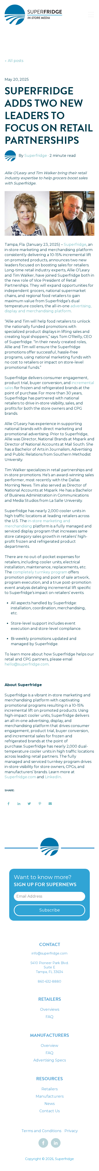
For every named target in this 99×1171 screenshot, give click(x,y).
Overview (49, 1045)
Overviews (49, 1009)
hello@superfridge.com (27, 664)
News (49, 1103)
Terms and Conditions (41, 1131)
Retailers (49, 1089)
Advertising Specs (49, 1060)
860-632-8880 (49, 981)
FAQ (49, 1017)
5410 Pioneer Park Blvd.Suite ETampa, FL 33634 (50, 967)
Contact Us (49, 1111)
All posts (15, 61)
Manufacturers (50, 1096)
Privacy (71, 1131)
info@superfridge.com (49, 953)
